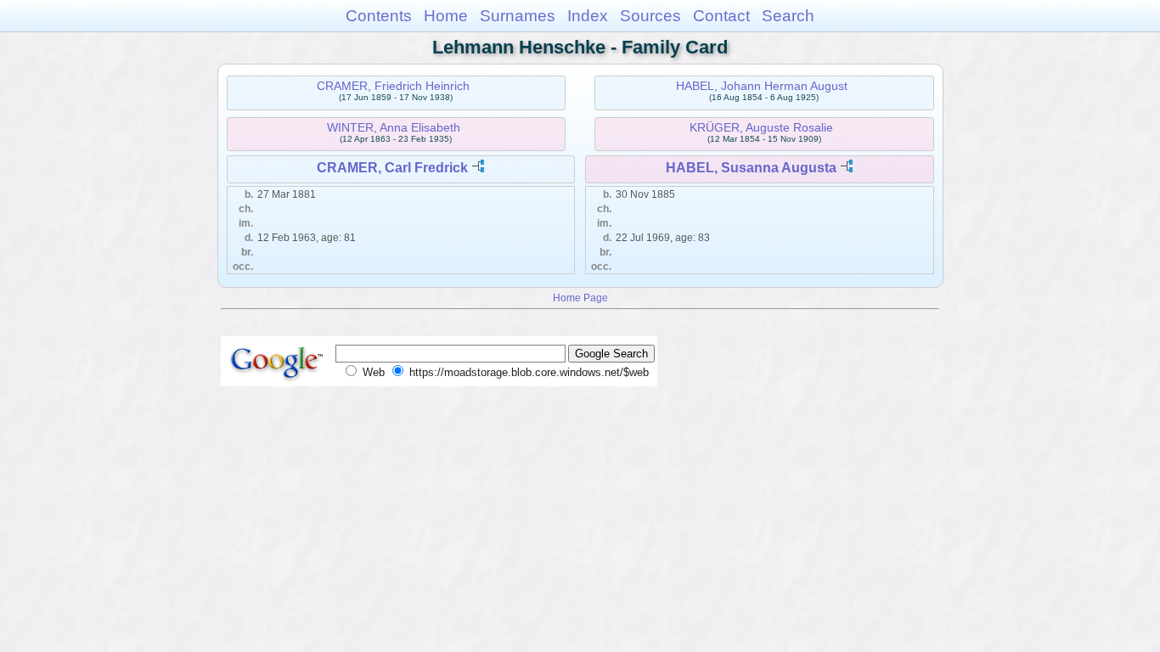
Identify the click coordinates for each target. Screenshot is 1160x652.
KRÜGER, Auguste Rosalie (761, 127)
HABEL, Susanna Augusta (751, 167)
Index (587, 16)
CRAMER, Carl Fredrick (392, 167)
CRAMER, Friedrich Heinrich (393, 86)
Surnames (517, 16)
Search (788, 16)
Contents (379, 16)
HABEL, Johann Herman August (761, 86)
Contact (721, 16)
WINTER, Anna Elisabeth (393, 127)
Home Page (580, 297)
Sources (650, 16)
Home (446, 16)
